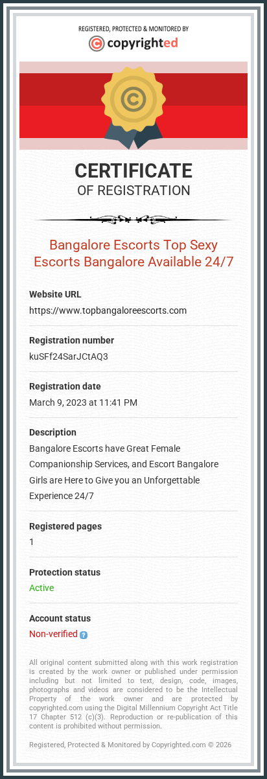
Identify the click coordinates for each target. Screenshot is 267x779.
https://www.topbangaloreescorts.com (108, 310)
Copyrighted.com (179, 745)
